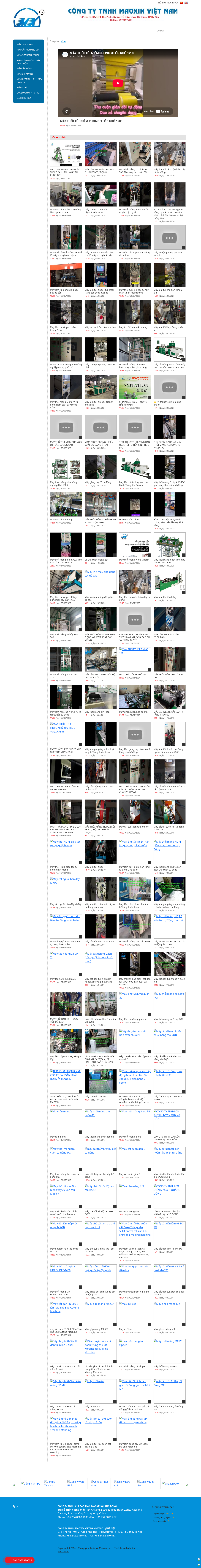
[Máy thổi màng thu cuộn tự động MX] (66, 1159)
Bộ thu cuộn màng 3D (96, 559)
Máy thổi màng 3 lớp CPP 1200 (63, 676)
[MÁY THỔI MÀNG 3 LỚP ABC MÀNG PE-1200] (66, 771)
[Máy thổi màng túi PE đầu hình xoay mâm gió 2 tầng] (135, 358)
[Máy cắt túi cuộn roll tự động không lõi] (169, 811)
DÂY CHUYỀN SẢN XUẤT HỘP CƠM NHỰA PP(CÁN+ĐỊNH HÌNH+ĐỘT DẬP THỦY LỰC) (99, 1059)
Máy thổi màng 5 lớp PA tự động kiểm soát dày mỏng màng (64, 404)
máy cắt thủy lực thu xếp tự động (99, 1175)
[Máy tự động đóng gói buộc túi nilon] (169, 237)
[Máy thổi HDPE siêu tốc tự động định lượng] (66, 851)
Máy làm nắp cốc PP (95, 1096)
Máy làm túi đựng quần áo (133, 1019)
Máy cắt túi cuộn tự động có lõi (134, 828)
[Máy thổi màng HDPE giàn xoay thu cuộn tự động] (169, 851)
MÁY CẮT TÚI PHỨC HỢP (28, 55)
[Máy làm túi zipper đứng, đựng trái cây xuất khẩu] (66, 582)
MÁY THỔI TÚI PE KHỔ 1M (132, 674)
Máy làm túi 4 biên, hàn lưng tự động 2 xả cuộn (134, 868)
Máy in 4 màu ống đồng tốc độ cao (99, 598)
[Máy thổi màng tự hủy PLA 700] (66, 628)
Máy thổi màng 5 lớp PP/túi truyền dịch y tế (133, 211)
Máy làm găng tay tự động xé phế (100, 366)
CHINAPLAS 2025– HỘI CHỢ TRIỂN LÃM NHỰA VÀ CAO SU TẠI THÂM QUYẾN (134, 637)
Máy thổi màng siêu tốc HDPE (134, 941)
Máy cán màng (58, 1136)
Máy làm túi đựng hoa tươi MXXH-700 (168, 1098)
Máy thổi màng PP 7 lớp (97, 711)
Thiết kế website (122, 1548)
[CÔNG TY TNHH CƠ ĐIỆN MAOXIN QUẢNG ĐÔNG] (169, 1121)
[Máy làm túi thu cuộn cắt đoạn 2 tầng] (101, 1428)
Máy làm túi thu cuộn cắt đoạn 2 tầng (98, 1445)
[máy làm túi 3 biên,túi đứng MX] (169, 1391)
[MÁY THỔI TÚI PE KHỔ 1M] (135, 659)
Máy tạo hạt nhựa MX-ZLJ (63, 978)
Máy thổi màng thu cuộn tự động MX (64, 1175)
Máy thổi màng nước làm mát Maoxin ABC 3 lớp (169, 561)
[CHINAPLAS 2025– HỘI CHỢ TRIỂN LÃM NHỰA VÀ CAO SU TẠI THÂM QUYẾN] (135, 619)
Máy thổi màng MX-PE (165, 1366)
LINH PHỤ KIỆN (24, 97)
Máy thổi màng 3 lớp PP (131, 1136)
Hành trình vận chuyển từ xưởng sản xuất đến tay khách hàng (169, 522)
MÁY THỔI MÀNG (25, 44)
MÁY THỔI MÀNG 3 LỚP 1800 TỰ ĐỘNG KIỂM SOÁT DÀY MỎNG (100, 637)
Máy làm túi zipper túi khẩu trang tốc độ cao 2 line (99, 291)
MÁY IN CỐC (22, 87)
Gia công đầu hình (129, 519)
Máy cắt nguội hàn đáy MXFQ (65, 904)
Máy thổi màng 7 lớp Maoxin (134, 559)
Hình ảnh (98, 31)
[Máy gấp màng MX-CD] (99, 1314)
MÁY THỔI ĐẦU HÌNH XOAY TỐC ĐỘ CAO (64, 1020)
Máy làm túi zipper (94, 866)
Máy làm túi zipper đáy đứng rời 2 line (134, 254)
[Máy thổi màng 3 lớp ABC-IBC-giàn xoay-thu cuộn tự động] (169, 467)
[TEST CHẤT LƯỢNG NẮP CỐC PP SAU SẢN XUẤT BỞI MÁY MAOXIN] (66, 1081)
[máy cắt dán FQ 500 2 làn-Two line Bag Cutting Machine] (66, 1314)
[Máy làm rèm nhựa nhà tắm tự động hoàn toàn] (135, 889)
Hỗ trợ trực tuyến (168, 2)
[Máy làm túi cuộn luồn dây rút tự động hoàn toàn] (101, 889)
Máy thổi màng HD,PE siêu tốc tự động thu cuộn (169, 943)
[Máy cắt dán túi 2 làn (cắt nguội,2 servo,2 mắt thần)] (101, 963)
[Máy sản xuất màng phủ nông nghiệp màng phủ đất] (66, 349)
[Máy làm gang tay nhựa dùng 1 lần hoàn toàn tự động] (169, 889)
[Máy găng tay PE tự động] (101, 467)
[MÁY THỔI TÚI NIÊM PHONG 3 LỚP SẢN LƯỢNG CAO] (66, 427)
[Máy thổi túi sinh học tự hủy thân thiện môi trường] (135, 274)
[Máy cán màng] (60, 1121)
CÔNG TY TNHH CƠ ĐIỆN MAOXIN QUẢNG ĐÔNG (167, 1138)
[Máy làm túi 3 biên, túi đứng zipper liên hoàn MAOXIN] (169, 734)
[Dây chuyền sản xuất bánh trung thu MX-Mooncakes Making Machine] (101, 1351)
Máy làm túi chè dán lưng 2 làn (168, 291)
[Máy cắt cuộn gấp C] (132, 1159)
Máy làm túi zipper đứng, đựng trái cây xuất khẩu (63, 598)
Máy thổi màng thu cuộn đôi (99, 1136)
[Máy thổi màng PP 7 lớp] (101, 696)
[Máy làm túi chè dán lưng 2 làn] (169, 274)
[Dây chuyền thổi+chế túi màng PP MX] (66, 1391)
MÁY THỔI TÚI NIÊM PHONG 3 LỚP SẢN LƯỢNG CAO (66, 443)
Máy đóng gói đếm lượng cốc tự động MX (100, 1293)
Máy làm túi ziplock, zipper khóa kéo (99, 403)
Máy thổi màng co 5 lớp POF (168, 1019)
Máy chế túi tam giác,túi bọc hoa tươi (99, 1250)
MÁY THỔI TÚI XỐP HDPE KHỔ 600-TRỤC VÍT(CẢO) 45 (65, 750)
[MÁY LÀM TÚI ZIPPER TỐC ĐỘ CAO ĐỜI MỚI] (101, 668)
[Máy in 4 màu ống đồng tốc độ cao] (101, 582)
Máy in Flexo (125, 1329)
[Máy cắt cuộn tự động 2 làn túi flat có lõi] (101, 771)
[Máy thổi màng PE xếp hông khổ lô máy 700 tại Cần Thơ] (101, 237)
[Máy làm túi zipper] (101, 851)
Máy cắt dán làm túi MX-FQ (168, 1248)
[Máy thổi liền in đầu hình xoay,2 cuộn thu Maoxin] (66, 1196)
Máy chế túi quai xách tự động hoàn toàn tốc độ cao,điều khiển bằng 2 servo (134, 1099)
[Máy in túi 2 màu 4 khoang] (135, 312)
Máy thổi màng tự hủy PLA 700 (64, 636)
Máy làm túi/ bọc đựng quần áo (169, 328)
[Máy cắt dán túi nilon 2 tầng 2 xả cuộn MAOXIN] (169, 771)
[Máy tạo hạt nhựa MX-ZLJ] (66, 963)
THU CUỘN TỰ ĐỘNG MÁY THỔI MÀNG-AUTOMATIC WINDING (167, 445)
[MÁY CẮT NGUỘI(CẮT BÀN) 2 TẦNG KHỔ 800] (169, 696)
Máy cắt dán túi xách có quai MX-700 (169, 1293)
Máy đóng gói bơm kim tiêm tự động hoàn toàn (65, 943)
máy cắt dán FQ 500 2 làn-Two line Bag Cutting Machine (65, 1330)
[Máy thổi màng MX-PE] (168, 1351)
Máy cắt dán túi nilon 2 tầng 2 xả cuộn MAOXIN (169, 788)
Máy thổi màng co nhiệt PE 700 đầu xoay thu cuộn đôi (133, 171)
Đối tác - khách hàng (29, 1474)
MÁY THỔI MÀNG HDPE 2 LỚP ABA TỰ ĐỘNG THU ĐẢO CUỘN (100, 829)
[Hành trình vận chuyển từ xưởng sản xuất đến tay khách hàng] (169, 504)
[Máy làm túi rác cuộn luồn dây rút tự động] (169, 154)
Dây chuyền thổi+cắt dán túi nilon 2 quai (65, 1368)
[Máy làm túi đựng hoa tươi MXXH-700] (169, 1081)
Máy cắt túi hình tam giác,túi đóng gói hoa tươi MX (134, 1408)
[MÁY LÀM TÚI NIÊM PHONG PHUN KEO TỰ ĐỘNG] (101, 154)
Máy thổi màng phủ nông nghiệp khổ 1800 (63, 483)
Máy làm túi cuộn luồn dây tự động (134, 598)
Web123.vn (63, 1551)
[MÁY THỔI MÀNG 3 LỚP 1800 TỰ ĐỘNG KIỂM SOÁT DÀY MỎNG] (101, 619)
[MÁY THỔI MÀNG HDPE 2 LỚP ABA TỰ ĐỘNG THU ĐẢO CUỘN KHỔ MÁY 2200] (66, 811)
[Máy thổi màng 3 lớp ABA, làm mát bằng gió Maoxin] (66, 544)
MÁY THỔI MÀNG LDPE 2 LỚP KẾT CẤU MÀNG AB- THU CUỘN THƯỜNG (134, 789)
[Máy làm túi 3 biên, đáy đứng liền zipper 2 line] (66, 194)
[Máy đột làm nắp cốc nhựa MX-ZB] (66, 1233)
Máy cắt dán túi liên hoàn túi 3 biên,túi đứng (169, 1175)
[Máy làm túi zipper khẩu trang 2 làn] (66, 312)
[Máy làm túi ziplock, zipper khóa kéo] (101, 386)
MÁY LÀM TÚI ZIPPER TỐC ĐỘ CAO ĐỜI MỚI (100, 676)
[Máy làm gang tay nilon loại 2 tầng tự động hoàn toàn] (101, 734)
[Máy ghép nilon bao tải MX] (135, 696)
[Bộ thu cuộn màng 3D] (101, 544)
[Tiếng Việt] (181, 3)
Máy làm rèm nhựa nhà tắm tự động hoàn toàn (134, 905)
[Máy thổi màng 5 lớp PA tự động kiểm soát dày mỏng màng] (66, 386)
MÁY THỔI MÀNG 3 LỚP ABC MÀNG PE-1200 (64, 788)
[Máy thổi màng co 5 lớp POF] (169, 1004)
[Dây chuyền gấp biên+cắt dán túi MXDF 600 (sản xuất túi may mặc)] (135, 963)
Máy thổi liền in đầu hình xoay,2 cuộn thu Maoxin (63, 1213)
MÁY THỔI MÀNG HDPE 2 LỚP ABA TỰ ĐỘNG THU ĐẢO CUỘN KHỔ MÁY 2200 (65, 829)
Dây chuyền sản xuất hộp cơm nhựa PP (135, 1058)
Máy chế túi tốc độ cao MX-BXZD (99, 1213)
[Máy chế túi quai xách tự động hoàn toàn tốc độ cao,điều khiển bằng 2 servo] (135, 1081)
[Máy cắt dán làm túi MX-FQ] (169, 1233)
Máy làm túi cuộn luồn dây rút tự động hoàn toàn (100, 905)
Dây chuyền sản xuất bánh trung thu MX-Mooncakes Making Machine (99, 1369)
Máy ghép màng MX (164, 1329)
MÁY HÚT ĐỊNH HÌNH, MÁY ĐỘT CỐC (29, 81)
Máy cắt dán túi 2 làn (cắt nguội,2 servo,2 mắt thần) (98, 980)
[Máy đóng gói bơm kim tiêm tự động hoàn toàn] (66, 926)
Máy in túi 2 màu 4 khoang (133, 327)
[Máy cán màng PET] (131, 1196)
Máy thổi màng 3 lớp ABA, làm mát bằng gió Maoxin (66, 561)
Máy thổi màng (92, 1406)
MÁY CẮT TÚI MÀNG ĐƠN (28, 49)
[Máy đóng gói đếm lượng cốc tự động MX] (101, 1276)
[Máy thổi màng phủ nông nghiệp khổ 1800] (66, 473)
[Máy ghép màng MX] (167, 1314)
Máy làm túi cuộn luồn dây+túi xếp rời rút (96, 211)
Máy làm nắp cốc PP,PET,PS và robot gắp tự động (65, 713)
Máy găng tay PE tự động (98, 482)
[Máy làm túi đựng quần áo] (135, 1004)
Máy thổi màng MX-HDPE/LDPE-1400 (60, 1293)
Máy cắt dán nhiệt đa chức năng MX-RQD (168, 1058)
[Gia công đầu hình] (135, 504)
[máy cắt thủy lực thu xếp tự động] (101, 1159)
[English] (186, 3)
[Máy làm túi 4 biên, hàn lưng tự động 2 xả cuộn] (135, 851)
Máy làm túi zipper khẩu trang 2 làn (63, 328)
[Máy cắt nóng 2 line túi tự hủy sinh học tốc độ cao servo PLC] (169, 349)
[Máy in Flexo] (127, 1314)
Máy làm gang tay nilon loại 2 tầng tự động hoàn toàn (100, 750)
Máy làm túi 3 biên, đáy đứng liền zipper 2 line (65, 211)
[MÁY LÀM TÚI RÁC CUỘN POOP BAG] (169, 619)
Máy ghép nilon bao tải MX (133, 711)
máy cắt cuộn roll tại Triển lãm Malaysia (101, 1020)
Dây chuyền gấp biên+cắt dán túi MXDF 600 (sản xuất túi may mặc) (135, 981)
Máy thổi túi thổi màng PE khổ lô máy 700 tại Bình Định (66, 254)
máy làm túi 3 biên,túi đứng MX (168, 1408)
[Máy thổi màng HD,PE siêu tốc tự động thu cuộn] (169, 926)
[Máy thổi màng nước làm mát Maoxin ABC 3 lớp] (169, 546)
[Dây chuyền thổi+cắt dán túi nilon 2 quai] (66, 1351)
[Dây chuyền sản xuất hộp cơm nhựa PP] (135, 1041)
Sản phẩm (63, 31)
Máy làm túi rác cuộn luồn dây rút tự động (169, 171)
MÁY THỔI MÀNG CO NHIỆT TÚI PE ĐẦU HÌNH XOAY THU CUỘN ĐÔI (64, 172)
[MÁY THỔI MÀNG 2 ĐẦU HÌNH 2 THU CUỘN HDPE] (101, 513)
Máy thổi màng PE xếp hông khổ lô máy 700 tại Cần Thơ (99, 254)
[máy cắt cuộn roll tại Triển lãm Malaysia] (101, 1004)
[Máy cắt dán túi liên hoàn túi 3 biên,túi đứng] (169, 1159)
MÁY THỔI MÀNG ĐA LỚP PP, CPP (168, 676)
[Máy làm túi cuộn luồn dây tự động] (135, 582)
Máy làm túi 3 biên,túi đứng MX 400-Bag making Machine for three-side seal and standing (65, 1448)
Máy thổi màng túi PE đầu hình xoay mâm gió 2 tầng (133, 366)
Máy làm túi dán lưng (165, 597)
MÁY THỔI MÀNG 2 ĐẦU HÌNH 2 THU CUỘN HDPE (100, 521)
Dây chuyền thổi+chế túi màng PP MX (63, 1408)
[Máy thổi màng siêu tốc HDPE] (135, 926)
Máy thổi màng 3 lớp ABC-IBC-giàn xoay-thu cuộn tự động (169, 483)
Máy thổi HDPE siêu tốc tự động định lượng (63, 868)
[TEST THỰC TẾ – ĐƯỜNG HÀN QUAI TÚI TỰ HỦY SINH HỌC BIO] (135, 427)
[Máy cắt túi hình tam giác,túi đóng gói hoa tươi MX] (135, 1391)
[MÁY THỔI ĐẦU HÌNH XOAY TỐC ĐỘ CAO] (66, 1004)
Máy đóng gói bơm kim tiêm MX (134, 1293)
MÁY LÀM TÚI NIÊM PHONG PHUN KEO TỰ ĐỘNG (99, 171)
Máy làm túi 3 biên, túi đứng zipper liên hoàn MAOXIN (169, 750)
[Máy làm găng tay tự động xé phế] (101, 349)
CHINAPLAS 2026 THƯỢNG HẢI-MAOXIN (133, 403)
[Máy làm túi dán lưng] (169, 582)
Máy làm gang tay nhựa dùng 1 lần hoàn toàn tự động (169, 905)
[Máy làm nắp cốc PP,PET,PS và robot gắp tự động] (66, 696)
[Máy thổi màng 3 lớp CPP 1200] (66, 659)
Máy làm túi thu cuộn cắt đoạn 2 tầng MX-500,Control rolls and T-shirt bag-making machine (134, 1253)
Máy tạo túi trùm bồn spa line (100, 327)
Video (114, 31)
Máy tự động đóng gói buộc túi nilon (168, 254)
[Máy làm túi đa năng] (66, 504)
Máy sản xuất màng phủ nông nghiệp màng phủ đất (66, 366)
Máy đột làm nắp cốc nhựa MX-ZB (64, 1250)
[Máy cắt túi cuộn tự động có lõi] (135, 811)
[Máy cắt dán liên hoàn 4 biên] (101, 926)
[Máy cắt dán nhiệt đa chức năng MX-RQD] (169, 1041)
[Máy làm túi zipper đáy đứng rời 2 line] (135, 237)
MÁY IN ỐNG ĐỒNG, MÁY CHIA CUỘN (28, 62)
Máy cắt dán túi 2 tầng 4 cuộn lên (169, 980)
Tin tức (81, 31)
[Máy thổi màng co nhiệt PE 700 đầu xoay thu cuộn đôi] (135, 154)
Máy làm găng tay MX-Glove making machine (134, 1445)
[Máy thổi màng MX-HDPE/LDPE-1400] (66, 1276)
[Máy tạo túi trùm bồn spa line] (101, 312)
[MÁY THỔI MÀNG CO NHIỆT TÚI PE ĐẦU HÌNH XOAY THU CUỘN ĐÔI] (66, 154)
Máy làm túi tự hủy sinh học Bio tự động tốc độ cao (134, 483)
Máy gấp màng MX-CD (96, 1329)
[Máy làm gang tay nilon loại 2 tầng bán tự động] (135, 734)
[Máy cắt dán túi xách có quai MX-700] (169, 1276)
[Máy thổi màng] (95, 1391)
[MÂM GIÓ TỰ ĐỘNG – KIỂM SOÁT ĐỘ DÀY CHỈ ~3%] (101, 427)
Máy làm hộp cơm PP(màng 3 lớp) (65, 1058)
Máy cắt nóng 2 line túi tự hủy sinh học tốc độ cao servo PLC (169, 366)
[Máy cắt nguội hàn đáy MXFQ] (66, 889)
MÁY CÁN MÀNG (24, 68)
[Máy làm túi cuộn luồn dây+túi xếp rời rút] (101, 194)
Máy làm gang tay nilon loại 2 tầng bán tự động (134, 750)
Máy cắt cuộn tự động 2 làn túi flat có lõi (99, 788)
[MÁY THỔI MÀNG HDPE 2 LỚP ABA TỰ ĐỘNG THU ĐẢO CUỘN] (101, 811)
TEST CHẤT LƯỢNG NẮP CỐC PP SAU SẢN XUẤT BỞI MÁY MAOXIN (65, 1099)
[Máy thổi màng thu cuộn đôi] (101, 1121)
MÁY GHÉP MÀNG (25, 73)
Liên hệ (128, 31)
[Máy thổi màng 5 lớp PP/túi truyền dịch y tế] (135, 194)
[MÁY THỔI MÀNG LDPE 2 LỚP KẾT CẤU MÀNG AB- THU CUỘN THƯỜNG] (135, 771)
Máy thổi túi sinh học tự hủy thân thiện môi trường (134, 291)
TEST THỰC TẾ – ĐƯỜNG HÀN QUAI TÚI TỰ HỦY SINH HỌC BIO (134, 445)
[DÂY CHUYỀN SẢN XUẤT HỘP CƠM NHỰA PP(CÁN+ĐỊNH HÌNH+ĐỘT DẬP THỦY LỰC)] (101, 1041)
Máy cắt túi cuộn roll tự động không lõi (169, 828)
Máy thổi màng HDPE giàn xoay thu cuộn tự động (167, 868)
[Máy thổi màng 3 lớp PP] (134, 1121)
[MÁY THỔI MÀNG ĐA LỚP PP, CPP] (169, 659)
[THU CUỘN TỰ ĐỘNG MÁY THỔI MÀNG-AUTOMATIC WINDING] (169, 427)
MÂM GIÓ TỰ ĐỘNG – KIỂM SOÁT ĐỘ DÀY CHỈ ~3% (99, 443)
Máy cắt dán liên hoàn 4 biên (100, 941)
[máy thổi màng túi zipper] (135, 1351)
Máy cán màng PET (129, 1211)
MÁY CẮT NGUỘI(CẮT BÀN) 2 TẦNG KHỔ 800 (168, 713)
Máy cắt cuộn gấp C (129, 1174)
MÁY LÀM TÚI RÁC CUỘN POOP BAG (166, 636)
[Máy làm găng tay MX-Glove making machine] (135, 1428)
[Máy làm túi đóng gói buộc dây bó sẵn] (66, 274)
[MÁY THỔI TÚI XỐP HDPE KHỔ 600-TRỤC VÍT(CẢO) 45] (66, 734)
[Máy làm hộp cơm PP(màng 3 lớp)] (66, 1041)
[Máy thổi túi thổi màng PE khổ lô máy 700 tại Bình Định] (66, 237)
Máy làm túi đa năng (61, 519)
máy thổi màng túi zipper (132, 1366)
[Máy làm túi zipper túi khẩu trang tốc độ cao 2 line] (101, 274)
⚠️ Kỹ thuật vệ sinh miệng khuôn (167, 403)
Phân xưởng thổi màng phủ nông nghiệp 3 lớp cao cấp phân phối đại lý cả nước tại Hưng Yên (168, 213)
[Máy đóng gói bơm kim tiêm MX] (135, 1276)
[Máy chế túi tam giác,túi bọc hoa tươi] (101, 1233)
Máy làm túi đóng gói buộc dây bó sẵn (64, 291)
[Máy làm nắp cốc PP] (101, 1081)
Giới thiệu (44, 31)
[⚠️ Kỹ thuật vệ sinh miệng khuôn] (169, 386)
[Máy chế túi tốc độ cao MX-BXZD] (101, 1196)
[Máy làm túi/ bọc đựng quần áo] (169, 312)
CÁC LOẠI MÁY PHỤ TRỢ (28, 92)
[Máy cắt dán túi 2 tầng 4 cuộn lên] (169, 963)
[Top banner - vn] (122, 13)
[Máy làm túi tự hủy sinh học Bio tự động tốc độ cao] (135, 467)
